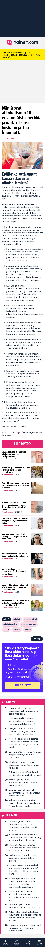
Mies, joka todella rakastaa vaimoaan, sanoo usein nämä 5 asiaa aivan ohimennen (24, 847)
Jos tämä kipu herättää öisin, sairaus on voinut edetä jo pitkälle (23, 858)
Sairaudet (16, 629)
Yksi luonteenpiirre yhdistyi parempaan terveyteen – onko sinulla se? (14, 536)
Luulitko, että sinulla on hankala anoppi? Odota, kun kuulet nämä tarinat (15, 520)
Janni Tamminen (8, 138)
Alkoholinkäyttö (30, 619)
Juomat (6, 629)
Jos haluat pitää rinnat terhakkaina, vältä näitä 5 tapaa (24, 906)
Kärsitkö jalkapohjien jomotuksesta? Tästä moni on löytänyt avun (14, 571)
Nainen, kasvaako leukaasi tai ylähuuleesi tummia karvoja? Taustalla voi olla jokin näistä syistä (14, 506)
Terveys (27, 629)
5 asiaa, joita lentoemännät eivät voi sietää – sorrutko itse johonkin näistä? (25, 928)
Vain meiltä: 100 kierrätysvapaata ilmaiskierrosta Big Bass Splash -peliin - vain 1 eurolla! (21, 54)
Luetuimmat (11, 815)
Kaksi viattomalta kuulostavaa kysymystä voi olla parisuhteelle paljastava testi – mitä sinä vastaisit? (25, 916)
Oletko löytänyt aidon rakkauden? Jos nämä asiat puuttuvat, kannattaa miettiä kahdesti (23, 826)
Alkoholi (17, 619)
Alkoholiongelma (10, 624)
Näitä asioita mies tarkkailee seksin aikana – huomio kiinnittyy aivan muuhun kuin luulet (25, 837)
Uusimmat (10, 701)
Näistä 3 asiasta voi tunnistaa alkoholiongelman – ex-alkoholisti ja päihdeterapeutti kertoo (24, 895)
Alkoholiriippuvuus (28, 624)
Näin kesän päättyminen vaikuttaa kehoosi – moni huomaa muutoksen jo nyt (16, 469)
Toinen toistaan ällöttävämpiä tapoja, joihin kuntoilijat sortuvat (15, 554)
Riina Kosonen (7, 459)
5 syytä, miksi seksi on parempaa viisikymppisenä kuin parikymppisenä (15, 454)
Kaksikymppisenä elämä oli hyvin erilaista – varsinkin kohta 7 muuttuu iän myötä (15, 602)
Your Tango (15, 432)
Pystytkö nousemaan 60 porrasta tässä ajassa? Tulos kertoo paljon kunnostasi (15, 485)
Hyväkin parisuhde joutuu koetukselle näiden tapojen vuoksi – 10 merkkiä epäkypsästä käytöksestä (22, 882)
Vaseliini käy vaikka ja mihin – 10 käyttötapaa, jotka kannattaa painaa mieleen (15, 587)
